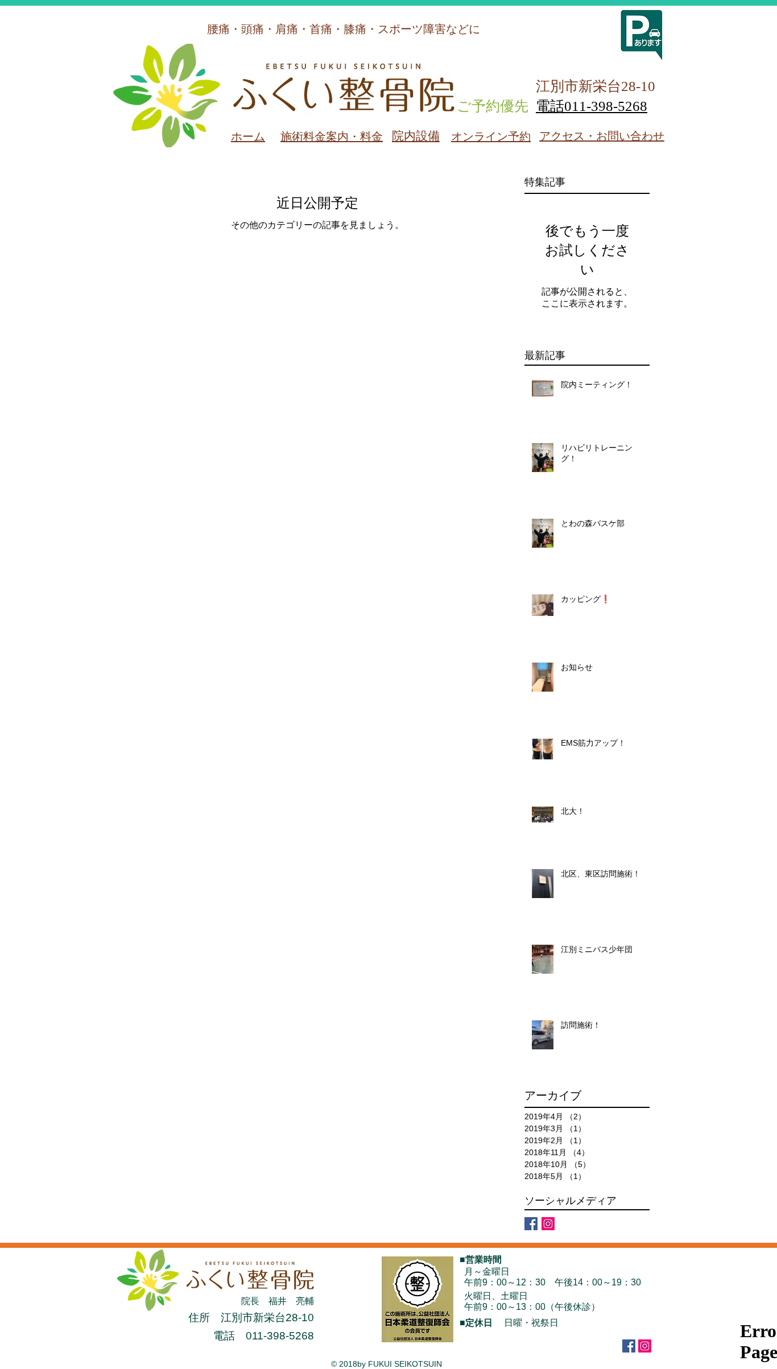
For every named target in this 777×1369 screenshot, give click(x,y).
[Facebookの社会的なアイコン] (628, 1346)
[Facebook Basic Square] (531, 1223)
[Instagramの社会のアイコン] (548, 1223)
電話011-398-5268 (591, 106)
